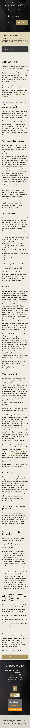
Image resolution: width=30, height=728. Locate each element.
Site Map (12, 723)
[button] (8, 22)
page (6, 457)
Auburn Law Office (15, 682)
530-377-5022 (16, 16)
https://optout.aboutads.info (16, 451)
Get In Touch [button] (15, 657)
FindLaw (21, 724)
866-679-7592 (18, 679)
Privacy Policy (18, 723)
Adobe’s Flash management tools (16, 353)
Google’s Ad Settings (15, 357)
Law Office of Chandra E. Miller (14, 720)
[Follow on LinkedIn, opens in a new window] (15, 688)
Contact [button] (21, 22)
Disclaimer (6, 723)
